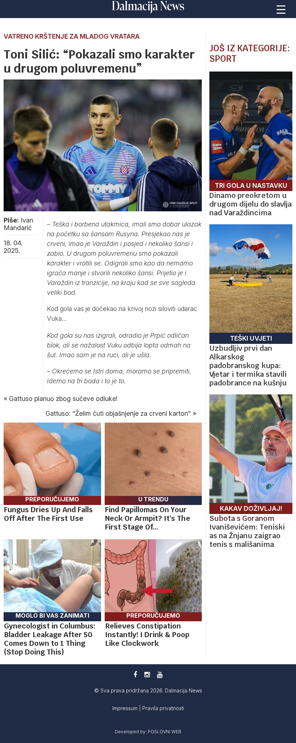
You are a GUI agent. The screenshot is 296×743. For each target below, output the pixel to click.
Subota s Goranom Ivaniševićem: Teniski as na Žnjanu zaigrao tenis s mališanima (247, 531)
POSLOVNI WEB (164, 731)
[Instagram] (147, 674)
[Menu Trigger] (281, 9)
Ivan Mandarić (18, 224)
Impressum (125, 708)
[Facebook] (135, 674)
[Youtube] (159, 674)
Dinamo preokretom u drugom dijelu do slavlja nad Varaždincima (250, 204)
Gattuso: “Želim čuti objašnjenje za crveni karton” (118, 413)
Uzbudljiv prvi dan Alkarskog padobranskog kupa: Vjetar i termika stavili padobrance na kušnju (248, 366)
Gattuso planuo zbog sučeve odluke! (63, 398)
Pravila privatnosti (163, 708)
